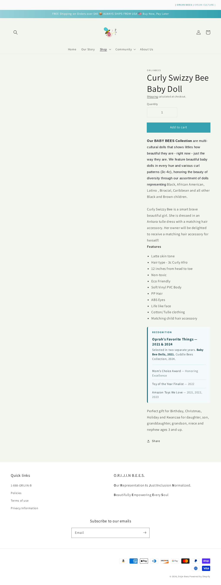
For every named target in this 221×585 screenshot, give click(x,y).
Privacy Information (24, 508)
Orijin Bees (183, 576)
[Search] (15, 32)
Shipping (152, 96)
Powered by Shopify (199, 576)
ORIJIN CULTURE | (205, 5)
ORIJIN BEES (185, 5)
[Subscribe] (144, 532)
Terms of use (19, 500)
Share (156, 441)
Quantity (152, 104)
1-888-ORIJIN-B (21, 485)
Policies (16, 493)
